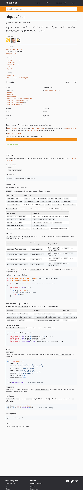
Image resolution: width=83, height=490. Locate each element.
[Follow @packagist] (72, 481)
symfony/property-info (15, 102)
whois (15, 133)
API (6, 486)
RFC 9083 (9, 160)
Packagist (11, 2)
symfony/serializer (13, 104)
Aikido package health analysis (17, 78)
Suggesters (11, 65)
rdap (20, 133)
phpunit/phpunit (50, 90)
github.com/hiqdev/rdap (14, 49)
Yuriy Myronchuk (32, 130)
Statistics (33, 481)
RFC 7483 (74, 158)
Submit (48, 3)
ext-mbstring (11, 96)
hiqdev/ (12, 16)
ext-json (10, 94)
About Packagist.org (11, 481)
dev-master (10, 140)
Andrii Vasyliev (12, 128)
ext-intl (9, 92)
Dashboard (34, 489)
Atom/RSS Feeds (10, 483)
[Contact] (67, 481)
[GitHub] (76, 481)
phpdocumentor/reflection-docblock (19, 98)
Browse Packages (36, 483)
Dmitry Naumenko (38, 128)
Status (32, 486)
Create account (60, 3)
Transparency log (11, 54)
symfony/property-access (15, 100)
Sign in (73, 3)
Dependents (11, 62)
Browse (38, 3)
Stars (9, 67)
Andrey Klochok (70, 128)
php (9, 133)
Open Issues (11, 69)
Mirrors (7, 489)
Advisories (10, 76)
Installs (9, 60)
